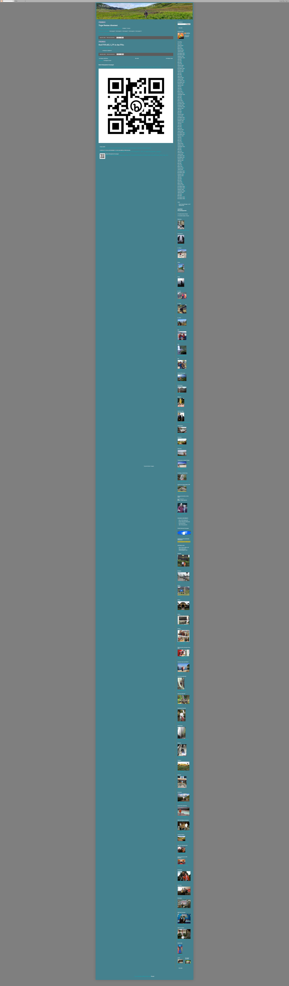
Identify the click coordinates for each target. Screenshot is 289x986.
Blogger (152, 976)
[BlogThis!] (118, 37)
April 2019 (180, 63)
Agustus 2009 (181, 192)
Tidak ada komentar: (110, 37)
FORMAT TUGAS (126, 28)
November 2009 (181, 187)
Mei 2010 (180, 180)
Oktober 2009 (181, 189)
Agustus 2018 (180, 71)
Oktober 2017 (181, 83)
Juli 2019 (179, 59)
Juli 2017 (179, 86)
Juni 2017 (180, 88)
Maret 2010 (180, 183)
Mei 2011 (179, 163)
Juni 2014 (180, 125)
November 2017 (181, 82)
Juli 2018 (179, 73)
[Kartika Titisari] (184, 534)
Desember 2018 (181, 68)
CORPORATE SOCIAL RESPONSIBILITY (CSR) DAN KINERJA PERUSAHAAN (115, 150)
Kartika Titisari (180, 530)
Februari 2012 (181, 152)
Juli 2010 (179, 177)
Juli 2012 (179, 148)
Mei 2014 (180, 126)
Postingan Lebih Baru (103, 58)
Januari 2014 (180, 131)
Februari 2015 (181, 114)
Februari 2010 (181, 184)
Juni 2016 (180, 96)
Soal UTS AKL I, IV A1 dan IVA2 (111, 45)
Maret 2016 (180, 100)
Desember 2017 (181, 80)
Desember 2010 (181, 171)
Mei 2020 (180, 47)
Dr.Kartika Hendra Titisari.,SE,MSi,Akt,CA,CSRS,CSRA (127, 6)
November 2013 (181, 134)
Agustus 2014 (180, 122)
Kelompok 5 (139, 31)
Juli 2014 (179, 123)
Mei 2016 (180, 97)
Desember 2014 (181, 117)
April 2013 (180, 142)
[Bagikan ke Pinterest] (123, 37)
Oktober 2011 (180, 158)
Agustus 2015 (180, 108)
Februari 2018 (181, 77)
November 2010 (181, 172)
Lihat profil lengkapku (186, 36)
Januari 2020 (180, 51)
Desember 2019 (181, 53)
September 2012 (181, 146)
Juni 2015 (180, 111)
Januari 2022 (180, 45)
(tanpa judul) (102, 146)
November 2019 (181, 54)
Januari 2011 (180, 169)
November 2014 (181, 119)
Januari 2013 (180, 143)
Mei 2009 (180, 195)
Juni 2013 (180, 139)
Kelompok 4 (132, 31)
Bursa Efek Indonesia (183, 520)
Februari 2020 (181, 50)
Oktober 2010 (181, 174)
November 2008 (181, 198)
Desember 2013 (181, 132)
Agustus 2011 (180, 160)
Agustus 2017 (180, 85)
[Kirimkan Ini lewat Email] (117, 37)
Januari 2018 (180, 79)
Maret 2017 (180, 91)
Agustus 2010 (180, 175)
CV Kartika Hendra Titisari (183, 215)
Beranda (137, 58)
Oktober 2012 (181, 145)
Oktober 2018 (181, 70)
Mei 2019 (179, 62)
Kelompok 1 (112, 31)
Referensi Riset (182, 523)
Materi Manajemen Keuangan (106, 64)
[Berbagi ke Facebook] (121, 37)
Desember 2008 (181, 197)
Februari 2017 (181, 93)
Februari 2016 (181, 102)
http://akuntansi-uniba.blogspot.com (183, 549)
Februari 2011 (180, 168)
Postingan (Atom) (107, 60)
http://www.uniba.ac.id (184, 547)
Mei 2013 (179, 140)
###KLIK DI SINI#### (107, 50)
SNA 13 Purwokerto (183, 524)
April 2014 (180, 128)
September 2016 (181, 94)
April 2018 (180, 76)
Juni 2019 (180, 60)
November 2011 (181, 157)
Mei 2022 (180, 44)
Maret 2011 (180, 166)
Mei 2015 (179, 112)
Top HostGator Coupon (149, 466)
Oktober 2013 (181, 135)
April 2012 (180, 151)
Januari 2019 (180, 67)
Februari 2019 (181, 65)
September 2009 (181, 191)
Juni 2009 (180, 194)
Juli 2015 (179, 109)
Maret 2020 (180, 48)
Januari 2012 (180, 154)
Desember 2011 (181, 155)
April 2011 (180, 165)
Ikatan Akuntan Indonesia (184, 521)
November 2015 (181, 103)
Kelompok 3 (125, 31)
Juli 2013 (179, 137)
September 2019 (181, 57)
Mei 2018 (179, 74)
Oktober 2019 (181, 56)
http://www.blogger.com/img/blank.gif (184, 205)
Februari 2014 (181, 129)
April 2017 (180, 89)
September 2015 (181, 106)
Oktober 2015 (181, 105)
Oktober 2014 (181, 120)
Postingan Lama (169, 58)
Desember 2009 (181, 186)
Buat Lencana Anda (181, 535)
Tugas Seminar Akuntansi (108, 25)
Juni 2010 (180, 178)
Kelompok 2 (119, 31)
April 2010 (180, 181)
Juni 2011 (179, 161)
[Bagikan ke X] (120, 37)
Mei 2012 (179, 149)
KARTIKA (188, 33)
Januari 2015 (180, 116)
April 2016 (180, 99)
